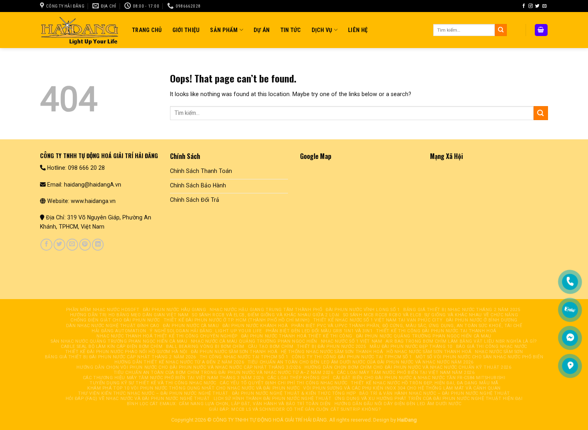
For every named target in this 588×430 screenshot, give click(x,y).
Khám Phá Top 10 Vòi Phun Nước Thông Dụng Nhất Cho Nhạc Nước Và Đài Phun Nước (193, 388)
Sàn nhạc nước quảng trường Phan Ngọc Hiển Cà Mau (119, 341)
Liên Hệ (358, 30)
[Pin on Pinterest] (85, 245)
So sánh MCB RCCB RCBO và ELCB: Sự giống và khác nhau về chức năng (430, 314)
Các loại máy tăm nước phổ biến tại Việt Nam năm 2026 (405, 372)
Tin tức (290, 30)
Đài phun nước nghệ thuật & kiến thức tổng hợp (294, 393)
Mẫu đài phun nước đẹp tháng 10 (411, 346)
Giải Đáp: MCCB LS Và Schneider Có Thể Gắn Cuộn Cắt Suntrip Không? (295, 409)
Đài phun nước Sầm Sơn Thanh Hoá (234, 351)
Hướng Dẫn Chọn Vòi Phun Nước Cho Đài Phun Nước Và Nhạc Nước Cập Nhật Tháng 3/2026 (188, 367)
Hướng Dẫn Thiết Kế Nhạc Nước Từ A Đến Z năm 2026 (179, 362)
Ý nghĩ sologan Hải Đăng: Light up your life (206, 331)
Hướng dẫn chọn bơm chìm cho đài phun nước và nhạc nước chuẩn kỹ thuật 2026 (407, 367)
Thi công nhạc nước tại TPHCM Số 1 (244, 357)
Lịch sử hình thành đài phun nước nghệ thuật (272, 398)
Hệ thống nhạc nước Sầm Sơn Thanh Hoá (332, 351)
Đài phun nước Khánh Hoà (255, 325)
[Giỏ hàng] (541, 30)
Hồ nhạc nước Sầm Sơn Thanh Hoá (428, 351)
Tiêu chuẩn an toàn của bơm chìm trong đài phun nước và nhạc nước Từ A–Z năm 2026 (224, 372)
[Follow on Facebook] (524, 6)
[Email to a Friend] (72, 245)
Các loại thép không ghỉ (298, 377)
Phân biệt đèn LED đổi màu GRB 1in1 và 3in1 (319, 331)
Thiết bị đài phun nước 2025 (331, 346)
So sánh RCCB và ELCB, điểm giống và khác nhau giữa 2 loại (266, 314)
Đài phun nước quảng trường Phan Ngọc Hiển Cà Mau (424, 336)
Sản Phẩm (224, 30)
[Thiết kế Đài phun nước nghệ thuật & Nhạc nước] (80, 29)
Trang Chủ (147, 30)
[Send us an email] (544, 6)
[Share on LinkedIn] (98, 245)
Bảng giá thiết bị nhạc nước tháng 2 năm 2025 (461, 309)
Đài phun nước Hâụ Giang (174, 309)
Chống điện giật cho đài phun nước (115, 320)
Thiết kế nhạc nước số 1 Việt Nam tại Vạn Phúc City (377, 320)
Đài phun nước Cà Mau (191, 325)
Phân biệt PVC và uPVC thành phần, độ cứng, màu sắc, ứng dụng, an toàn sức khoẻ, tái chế (406, 325)
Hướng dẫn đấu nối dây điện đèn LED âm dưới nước (398, 403)
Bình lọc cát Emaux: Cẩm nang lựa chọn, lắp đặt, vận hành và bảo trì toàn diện (229, 403)
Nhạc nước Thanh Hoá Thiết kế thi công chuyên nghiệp (167, 336)
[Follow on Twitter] (537, 6)
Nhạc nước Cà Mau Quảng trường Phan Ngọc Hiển (254, 341)
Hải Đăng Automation (119, 331)
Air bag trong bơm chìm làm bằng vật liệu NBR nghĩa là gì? (461, 341)
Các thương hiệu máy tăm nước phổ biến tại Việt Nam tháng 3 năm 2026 (173, 377)
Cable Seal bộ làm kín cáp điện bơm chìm (111, 346)
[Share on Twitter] (59, 245)
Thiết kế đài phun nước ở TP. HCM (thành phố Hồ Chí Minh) (237, 320)
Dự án (262, 30)
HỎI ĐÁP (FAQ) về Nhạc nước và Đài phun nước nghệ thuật (138, 398)
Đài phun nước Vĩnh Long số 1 (363, 309)
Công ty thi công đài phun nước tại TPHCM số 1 (352, 357)
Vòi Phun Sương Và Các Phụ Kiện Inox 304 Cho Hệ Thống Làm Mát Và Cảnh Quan (402, 388)
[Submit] (501, 30)
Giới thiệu (186, 30)
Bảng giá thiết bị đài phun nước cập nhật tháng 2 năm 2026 (120, 357)
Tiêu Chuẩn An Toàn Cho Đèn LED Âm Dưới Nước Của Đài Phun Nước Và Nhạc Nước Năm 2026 (361, 362)
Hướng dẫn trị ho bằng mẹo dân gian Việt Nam (129, 314)
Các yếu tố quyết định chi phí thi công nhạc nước (283, 383)
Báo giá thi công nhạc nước (491, 346)
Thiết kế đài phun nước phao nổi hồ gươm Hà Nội (126, 351)
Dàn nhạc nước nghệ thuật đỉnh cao (113, 325)
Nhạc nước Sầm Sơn (499, 351)
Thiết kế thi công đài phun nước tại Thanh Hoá (436, 331)
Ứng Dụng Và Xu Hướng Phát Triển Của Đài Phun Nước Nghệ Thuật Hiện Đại (429, 398)
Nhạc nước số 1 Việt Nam (351, 341)
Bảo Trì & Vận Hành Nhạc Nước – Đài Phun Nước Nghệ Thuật (434, 393)
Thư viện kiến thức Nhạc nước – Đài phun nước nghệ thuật (153, 393)
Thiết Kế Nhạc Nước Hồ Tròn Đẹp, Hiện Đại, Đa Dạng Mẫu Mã (424, 383)
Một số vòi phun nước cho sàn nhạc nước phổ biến (480, 357)
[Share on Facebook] (46, 245)
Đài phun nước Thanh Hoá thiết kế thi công (296, 336)
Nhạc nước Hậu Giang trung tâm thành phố (266, 309)
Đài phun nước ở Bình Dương (482, 320)
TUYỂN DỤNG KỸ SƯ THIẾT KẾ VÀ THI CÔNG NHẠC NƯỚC (153, 383)
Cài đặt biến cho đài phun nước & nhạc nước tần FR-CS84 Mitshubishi (419, 377)
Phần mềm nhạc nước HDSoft (103, 309)
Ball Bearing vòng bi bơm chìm (205, 346)
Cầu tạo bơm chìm (271, 346)
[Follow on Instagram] (530, 6)
